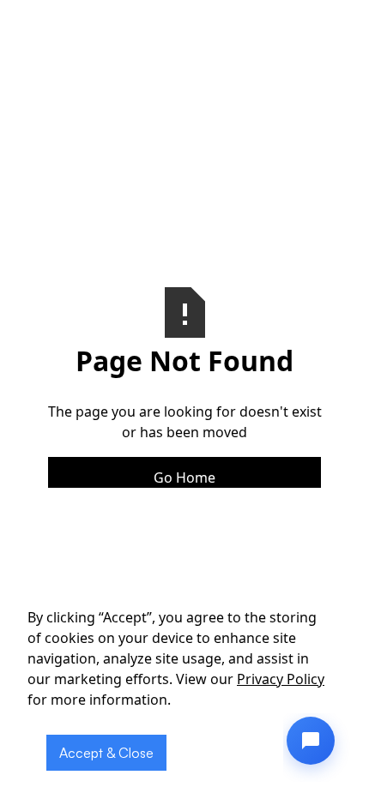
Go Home (184, 477)
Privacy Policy (280, 679)
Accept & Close (106, 752)
